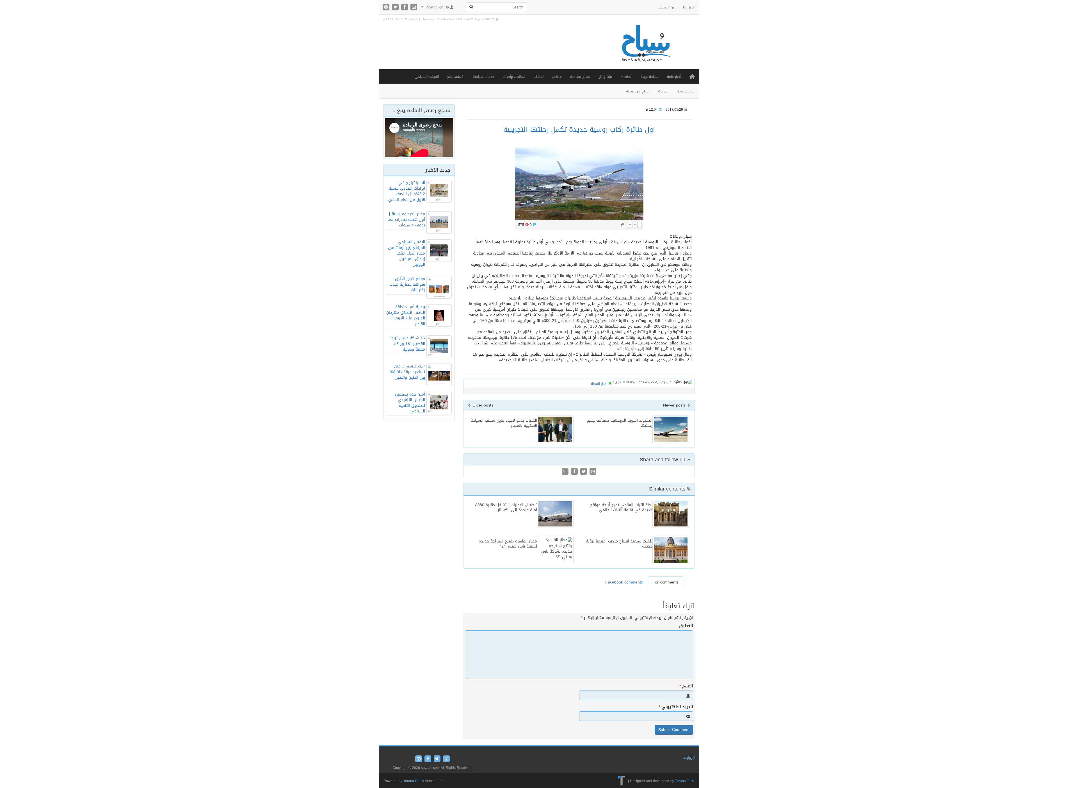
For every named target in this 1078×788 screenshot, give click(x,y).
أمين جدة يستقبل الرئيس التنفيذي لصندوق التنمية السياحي (410, 402)
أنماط (627, 77)
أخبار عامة (674, 77)
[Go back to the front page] (646, 49)
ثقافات (538, 77)
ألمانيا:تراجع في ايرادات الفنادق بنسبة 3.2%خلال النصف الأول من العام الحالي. (406, 191)
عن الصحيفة (666, 7)
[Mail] (414, 7)
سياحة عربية (650, 77)
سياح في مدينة (638, 91)
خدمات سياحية (483, 77)
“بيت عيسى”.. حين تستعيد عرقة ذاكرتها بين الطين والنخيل (407, 371)
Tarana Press (413, 781)
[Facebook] (405, 7)
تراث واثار (605, 77)
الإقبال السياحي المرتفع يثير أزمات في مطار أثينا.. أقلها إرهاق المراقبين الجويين (406, 253)
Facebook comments (624, 582)
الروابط (689, 757)
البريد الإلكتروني (676, 707)
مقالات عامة (686, 91)
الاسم (686, 686)
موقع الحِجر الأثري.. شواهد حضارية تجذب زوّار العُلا (407, 284)
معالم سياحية (580, 77)
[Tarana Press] (621, 781)
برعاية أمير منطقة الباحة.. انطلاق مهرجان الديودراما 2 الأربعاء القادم (405, 315)
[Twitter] (396, 7)
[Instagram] (386, 7)
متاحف (557, 77)
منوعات (663, 91)
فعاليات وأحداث (514, 77)
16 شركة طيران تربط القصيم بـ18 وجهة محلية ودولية (407, 343)
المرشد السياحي (427, 77)
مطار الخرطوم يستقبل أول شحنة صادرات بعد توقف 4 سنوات (406, 219)
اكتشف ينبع (455, 77)
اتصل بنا (689, 7)
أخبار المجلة (599, 384)
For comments (665, 582)
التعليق (686, 626)
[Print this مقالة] (622, 225)
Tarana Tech (684, 781)
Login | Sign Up (436, 7)
